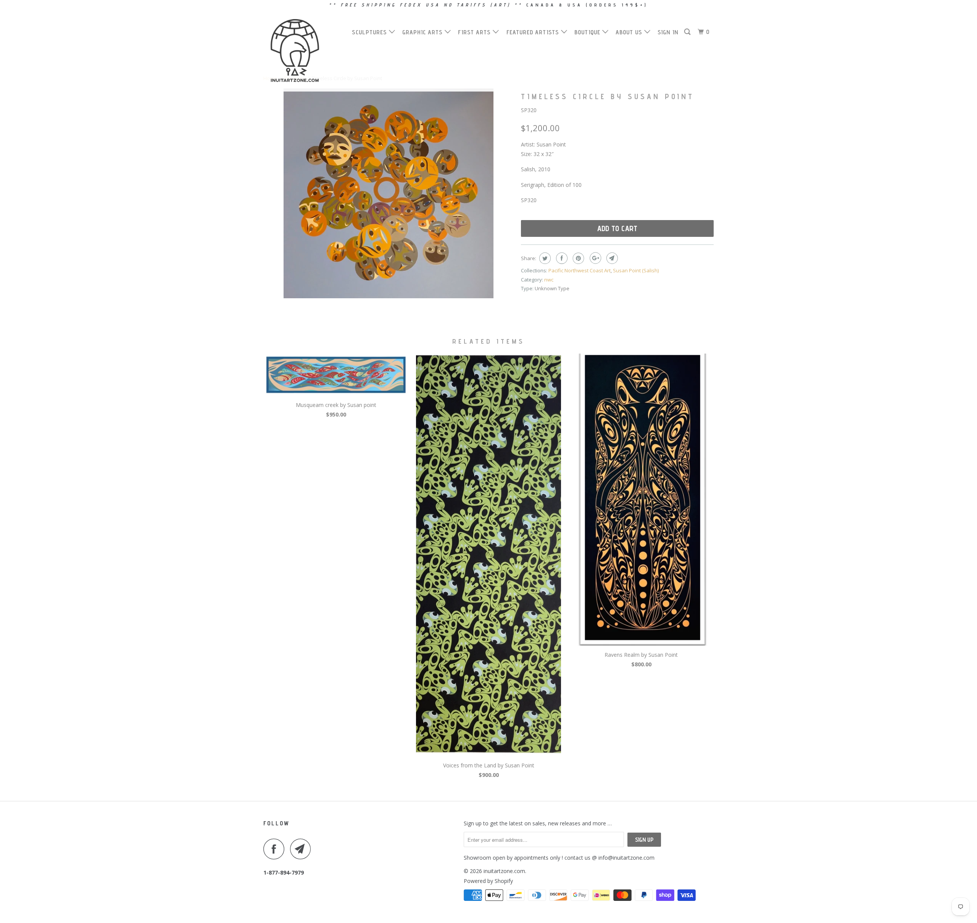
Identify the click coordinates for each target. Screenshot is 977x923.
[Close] (594, 329)
